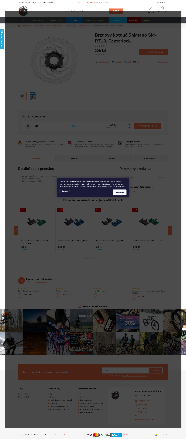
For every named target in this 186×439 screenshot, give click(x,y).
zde (123, 187)
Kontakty (36, 3)
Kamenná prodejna (24, 3)
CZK (161, 3)
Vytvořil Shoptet (163, 435)
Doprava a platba (48, 3)
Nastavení (65, 191)
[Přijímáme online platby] (108, 435)
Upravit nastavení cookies (59, 435)
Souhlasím (120, 192)
